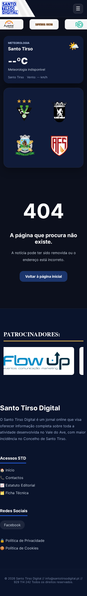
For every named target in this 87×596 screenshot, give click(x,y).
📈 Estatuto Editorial (17, 485)
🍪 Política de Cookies (19, 548)
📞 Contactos (11, 477)
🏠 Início (7, 470)
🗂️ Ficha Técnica (14, 493)
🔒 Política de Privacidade (22, 540)
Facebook (12, 525)
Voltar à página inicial (43, 276)
